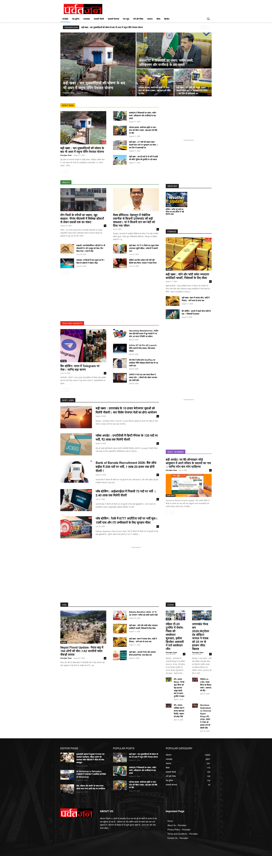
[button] (208, 18)
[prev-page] (62, 171)
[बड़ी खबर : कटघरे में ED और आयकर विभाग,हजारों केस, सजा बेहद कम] (120, 655)
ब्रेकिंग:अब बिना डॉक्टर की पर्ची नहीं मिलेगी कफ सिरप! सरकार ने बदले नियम (143, 261)
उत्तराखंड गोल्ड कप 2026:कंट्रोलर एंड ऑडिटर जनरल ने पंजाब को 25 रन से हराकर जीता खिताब (200, 636)
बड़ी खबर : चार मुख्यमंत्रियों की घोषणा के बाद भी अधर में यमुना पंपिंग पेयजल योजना (112, 27)
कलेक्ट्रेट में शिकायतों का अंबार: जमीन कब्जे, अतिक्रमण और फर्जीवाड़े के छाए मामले (142, 115)
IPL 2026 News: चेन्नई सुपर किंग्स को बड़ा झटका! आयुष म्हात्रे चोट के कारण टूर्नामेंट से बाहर (179, 687)
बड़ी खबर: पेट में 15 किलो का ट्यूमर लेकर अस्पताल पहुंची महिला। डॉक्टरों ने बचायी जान (144, 248)
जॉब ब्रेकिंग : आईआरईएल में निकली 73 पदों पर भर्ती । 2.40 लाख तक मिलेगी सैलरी (126, 493)
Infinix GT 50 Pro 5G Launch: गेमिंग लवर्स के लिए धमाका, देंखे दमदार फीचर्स (143, 348)
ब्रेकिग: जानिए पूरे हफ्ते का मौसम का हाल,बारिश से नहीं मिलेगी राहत (175, 211)
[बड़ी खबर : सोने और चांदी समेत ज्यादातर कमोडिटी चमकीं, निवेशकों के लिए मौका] (189, 253)
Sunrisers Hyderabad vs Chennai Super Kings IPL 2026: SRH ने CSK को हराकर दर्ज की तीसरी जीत (205, 716)
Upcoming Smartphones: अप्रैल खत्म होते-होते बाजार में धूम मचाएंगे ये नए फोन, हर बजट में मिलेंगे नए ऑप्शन (143, 333)
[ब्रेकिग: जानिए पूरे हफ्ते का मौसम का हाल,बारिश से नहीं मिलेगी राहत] (176, 199)
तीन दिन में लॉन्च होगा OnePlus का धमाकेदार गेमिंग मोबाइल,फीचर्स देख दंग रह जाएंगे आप (143, 362)
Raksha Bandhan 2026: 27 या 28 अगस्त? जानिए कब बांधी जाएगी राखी (143, 613)
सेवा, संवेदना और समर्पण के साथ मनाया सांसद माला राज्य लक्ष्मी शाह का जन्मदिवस (90, 787)
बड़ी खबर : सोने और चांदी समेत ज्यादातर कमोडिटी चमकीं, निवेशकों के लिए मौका (187, 276)
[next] (207, 27)
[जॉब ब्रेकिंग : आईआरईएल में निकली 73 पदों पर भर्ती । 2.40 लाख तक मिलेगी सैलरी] (76, 500)
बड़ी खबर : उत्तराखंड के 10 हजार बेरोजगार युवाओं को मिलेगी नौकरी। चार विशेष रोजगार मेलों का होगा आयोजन (126, 410)
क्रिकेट (168, 619)
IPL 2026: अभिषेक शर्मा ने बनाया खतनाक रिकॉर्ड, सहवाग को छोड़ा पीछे (179, 711)
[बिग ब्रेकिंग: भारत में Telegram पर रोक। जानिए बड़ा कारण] (83, 345)
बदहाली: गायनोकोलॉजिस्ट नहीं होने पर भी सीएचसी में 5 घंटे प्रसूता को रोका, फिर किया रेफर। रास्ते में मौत (90, 248)
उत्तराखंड (66, 78)
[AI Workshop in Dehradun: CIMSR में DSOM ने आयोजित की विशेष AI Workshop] (67, 775)
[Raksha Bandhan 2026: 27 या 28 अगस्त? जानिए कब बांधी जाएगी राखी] (120, 615)
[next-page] (66, 171)
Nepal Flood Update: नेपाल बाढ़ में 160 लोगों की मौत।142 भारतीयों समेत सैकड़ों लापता (81, 650)
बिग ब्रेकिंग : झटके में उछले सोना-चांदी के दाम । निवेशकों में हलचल (196, 312)
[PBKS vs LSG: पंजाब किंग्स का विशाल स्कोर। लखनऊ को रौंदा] (195, 680)
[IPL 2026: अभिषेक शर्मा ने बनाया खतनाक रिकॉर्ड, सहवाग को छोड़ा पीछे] (169, 706)
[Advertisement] (109, 301)
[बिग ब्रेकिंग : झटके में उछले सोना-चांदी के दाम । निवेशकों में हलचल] (172, 314)
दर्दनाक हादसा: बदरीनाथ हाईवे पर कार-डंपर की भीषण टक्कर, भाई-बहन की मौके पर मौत (143, 130)
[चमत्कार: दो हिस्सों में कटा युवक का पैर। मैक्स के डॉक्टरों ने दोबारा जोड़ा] (67, 263)
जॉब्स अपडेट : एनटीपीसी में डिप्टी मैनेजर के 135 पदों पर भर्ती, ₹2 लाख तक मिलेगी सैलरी (127, 437)
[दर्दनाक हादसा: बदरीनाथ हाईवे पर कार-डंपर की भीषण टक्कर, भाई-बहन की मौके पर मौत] (155, 82)
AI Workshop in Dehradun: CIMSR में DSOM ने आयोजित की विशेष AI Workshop (91, 774)
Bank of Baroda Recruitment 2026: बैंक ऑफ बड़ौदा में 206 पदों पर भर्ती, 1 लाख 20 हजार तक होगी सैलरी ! (126, 466)
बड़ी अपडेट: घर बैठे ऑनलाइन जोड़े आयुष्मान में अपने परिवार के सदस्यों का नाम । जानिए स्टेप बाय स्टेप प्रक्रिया (188, 463)
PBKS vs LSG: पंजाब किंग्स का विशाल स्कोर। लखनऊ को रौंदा (205, 685)
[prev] (203, 27)
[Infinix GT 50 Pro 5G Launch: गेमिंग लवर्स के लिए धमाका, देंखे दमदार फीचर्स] (120, 348)
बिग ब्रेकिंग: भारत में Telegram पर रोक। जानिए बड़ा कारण (79, 367)
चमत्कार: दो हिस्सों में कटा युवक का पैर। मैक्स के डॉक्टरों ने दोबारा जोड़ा (90, 261)
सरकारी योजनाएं (171, 496)
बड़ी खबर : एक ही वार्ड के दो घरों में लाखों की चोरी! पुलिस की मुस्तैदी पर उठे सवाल (143, 158)
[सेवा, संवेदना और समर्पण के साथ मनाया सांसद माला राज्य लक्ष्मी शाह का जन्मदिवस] (67, 789)
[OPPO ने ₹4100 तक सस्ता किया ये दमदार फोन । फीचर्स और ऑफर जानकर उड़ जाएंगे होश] (120, 378)
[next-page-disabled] (172, 221)
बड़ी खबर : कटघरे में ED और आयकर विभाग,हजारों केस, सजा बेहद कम (142, 653)
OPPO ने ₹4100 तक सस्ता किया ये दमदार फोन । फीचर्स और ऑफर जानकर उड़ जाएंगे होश (143, 377)
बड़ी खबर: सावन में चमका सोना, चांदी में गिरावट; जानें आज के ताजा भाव (195, 299)
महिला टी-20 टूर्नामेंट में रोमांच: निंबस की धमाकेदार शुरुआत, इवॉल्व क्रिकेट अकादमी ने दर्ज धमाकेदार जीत (175, 636)
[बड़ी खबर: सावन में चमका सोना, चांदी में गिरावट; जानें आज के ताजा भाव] (172, 301)
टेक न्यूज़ (63, 361)
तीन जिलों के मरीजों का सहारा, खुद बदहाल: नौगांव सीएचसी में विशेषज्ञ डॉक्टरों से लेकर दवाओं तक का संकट (82, 218)
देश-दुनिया (169, 269)
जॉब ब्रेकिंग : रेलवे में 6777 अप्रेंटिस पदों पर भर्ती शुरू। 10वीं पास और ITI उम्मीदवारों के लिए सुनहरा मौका (127, 520)
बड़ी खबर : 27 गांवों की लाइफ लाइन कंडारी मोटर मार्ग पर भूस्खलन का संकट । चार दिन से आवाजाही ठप (143, 144)
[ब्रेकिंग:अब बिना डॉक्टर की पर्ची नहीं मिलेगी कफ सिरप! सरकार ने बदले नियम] (120, 263)
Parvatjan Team (66, 155)
